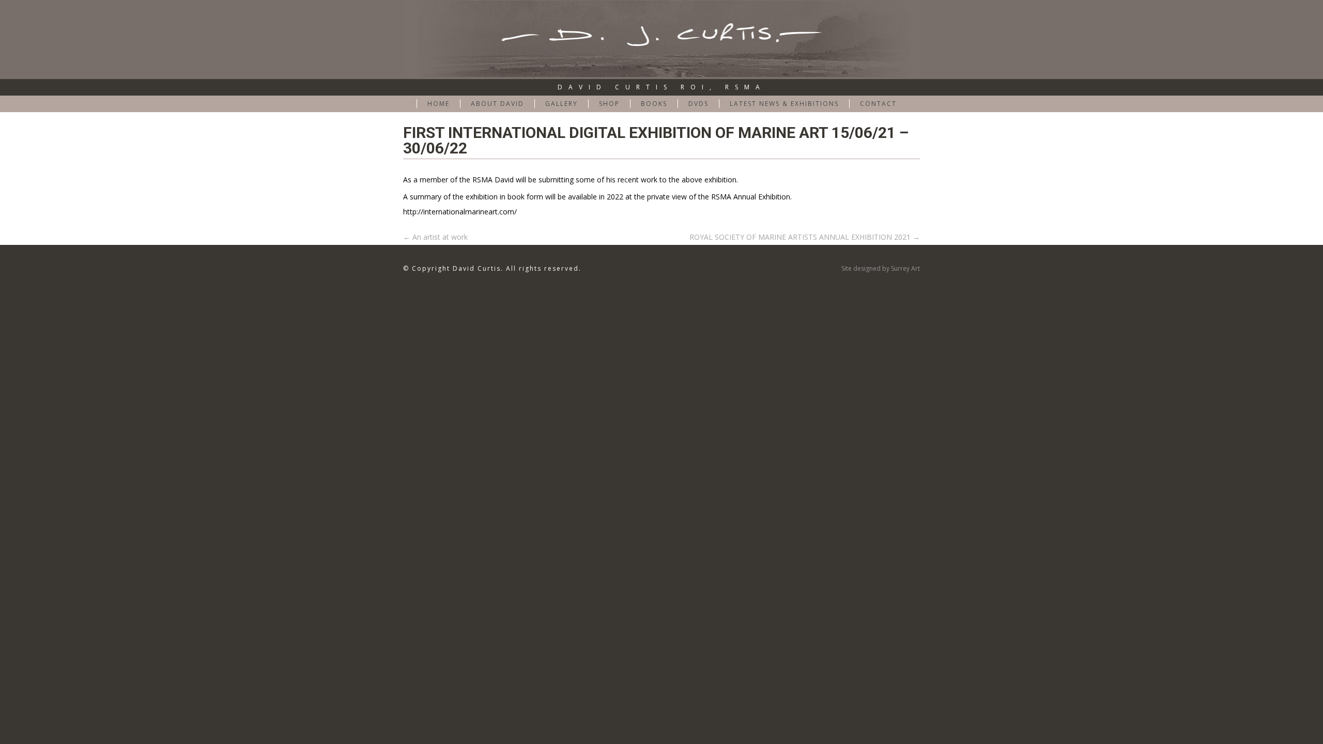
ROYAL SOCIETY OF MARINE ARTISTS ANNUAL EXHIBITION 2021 (804, 237)
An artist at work (435, 237)
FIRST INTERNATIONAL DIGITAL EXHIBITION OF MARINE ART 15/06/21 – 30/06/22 (656, 140)
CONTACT (878, 103)
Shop (609, 103)
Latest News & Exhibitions (784, 103)
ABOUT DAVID (497, 103)
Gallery (561, 103)
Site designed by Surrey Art (880, 268)
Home (438, 103)
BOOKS (654, 103)
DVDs (698, 103)
